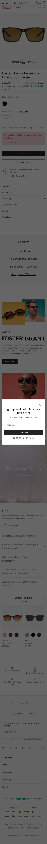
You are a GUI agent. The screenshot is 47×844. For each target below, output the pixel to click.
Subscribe (23, 432)
